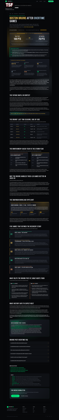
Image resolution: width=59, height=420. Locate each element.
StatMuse (13, 380)
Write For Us (44, 409)
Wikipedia (13, 376)
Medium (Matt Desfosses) (15, 383)
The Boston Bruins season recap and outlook (17, 367)
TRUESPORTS (9, 1)
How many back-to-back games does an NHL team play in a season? (21, 353)
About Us (44, 408)
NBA (33, 408)
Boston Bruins (16, 13)
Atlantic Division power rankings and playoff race (18, 371)
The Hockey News (14, 382)
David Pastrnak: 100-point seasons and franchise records (19, 370)
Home (37, 1)
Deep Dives (24, 409)
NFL (33, 409)
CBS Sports (13, 379)
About (45, 1)
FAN (11, 1)
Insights (41, 1)
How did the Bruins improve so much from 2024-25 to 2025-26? (20, 346)
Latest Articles (24, 408)
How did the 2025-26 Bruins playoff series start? (18, 360)
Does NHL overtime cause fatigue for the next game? (19, 357)
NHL (12, 13)
